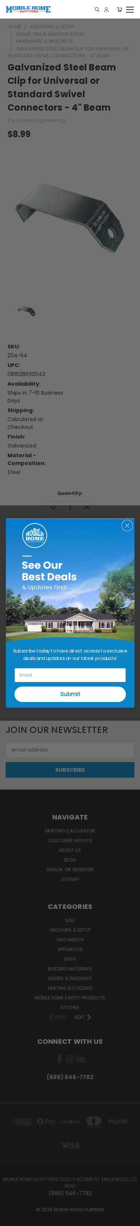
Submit (70, 694)
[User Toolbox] (106, 9)
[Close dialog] (127, 526)
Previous (11, 1218)
